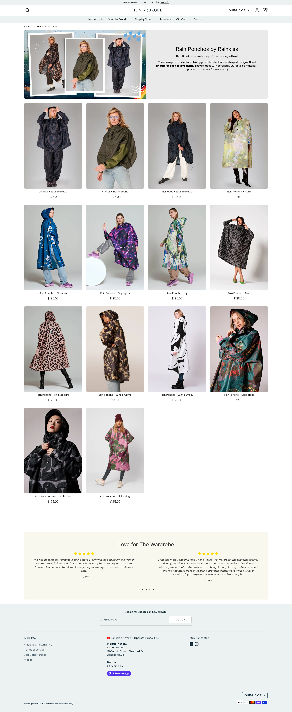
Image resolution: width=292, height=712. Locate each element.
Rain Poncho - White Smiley (177, 395)
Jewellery (165, 19)
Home (27, 26)
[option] (82, 569)
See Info (165, 2)
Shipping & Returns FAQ (38, 644)
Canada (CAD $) (237, 10)
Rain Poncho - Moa (239, 293)
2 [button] (142, 589)
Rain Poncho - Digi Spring (115, 496)
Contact (199, 19)
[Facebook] (191, 644)
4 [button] (149, 589)
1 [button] (138, 589)
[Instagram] (196, 644)
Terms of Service (34, 649)
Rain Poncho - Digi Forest (239, 395)
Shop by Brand (117, 19)
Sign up (180, 619)
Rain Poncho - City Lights (115, 293)
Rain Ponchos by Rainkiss (45, 26)
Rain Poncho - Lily (177, 293)
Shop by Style (143, 19)
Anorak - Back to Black (53, 191)
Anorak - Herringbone (115, 191)
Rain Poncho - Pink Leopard (53, 395)
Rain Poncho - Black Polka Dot (53, 496)
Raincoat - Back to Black (177, 191)
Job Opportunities (35, 655)
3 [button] (146, 589)
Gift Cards (182, 19)
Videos (28, 660)
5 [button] (153, 589)
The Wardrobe (47, 703)
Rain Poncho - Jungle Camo (115, 395)
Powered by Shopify (64, 703)
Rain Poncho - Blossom (53, 293)
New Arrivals (95, 19)
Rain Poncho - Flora (239, 191)
